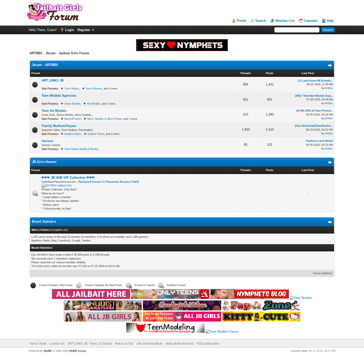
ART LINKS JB (53, 80)
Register (84, 30)
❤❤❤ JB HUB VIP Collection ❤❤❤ (68, 177)
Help (330, 21)
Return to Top (124, 343)
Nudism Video (72, 133)
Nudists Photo (95, 133)
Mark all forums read (179, 343)
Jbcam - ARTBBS (45, 65)
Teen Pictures (94, 88)
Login (69, 30)
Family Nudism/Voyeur (59, 126)
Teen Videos (71, 88)
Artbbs (329, 88)
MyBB (48, 350)
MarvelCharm (72, 118)
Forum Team (38, 343)
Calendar (310, 21)
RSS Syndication (208, 343)
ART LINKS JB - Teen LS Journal (90, 343)
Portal (241, 21)
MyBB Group (77, 350)
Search (260, 21)
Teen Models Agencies (59, 95)
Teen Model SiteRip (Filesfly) (81, 149)
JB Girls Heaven (44, 162)
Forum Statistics (323, 273)
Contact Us (57, 343)
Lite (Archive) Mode (149, 343)
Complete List (59, 229)
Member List (284, 21)
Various (47, 141)
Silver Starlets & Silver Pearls (104, 118)
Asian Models (72, 103)
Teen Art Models (54, 111)
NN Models (93, 103)
